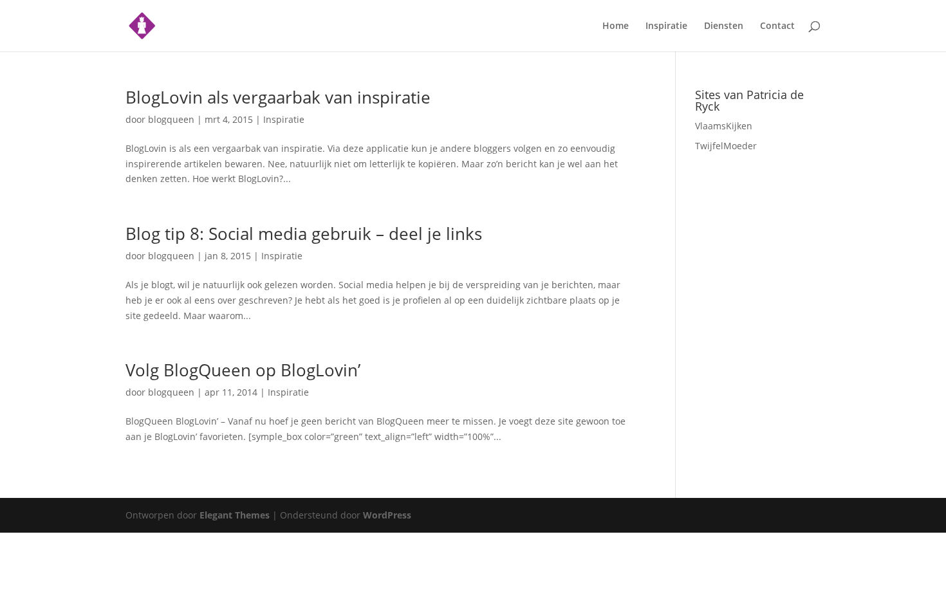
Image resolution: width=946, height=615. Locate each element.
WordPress (387, 515)
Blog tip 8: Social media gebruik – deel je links (303, 233)
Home (615, 26)
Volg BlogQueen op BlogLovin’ (242, 369)
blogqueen (171, 119)
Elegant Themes (234, 515)
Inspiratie (666, 26)
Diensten (723, 26)
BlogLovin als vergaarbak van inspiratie (278, 97)
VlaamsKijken (723, 126)
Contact (777, 26)
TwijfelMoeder (726, 146)
